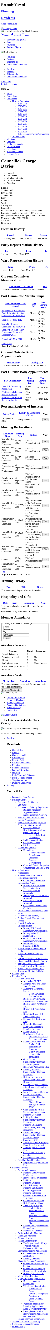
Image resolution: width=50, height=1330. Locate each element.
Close (3, 24)
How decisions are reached (35, 1178)
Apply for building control (29, 825)
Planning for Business (32, 1230)
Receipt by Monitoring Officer (29, 414)
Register (4, 84)
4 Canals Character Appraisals (31, 891)
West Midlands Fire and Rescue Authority (12, 393)
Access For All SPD (32, 981)
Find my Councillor (15, 702)
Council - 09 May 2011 (12, 339)
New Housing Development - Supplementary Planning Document (35, 1087)
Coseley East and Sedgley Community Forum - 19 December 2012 (13, 332)
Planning (16, 765)
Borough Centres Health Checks (36, 995)
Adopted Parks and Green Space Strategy (34, 985)
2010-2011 (22, 114)
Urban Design (18, 1326)
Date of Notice (9, 414)
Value (43, 603)
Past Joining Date (30, 380)
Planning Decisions (31, 1258)
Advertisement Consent (35, 1289)
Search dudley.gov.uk (16, 40)
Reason (43, 235)
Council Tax (17, 750)
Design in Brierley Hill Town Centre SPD (33, 1015)
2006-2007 (22, 124)
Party (7, 251)
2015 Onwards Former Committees (33, 134)
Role (45, 286)
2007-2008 (22, 121)
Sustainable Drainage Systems (25, 1324)
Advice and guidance (27, 847)
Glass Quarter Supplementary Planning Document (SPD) (34, 1062)
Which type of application (34, 1286)
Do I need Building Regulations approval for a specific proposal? (35, 830)
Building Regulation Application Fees (32, 811)
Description (29, 603)
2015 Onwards (18, 136)
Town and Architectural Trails (31, 968)
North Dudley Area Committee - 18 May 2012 (13, 325)
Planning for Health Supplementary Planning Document (34, 1072)
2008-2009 (22, 119)
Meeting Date (20, 434)
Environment (18, 757)
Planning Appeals (25, 1238)
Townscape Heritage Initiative (31, 971)
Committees (12, 98)
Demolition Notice (37, 852)
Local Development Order (34, 1309)
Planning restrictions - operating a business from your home (34, 1195)
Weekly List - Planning (28, 1276)
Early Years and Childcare (23, 775)
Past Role (34, 304)
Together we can (19, 780)
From (28, 251)
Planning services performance (31, 1319)
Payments (11, 45)
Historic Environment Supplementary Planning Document (34, 1079)
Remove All (12, 24)
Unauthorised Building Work (36, 868)
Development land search (34, 1157)
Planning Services (20, 1167)
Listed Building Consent (35, 1300)
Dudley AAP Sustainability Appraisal (35, 1046)
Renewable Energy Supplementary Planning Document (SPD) (34, 1135)
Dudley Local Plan (26, 978)
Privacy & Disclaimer (16, 700)
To (46, 251)
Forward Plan (13, 154)
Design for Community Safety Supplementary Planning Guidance (33, 1026)
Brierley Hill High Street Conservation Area (34, 886)
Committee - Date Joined (21, 286)
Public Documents (15, 144)
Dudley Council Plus (16, 697)
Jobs (9, 42)
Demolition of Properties (35, 856)
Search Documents (15, 151)
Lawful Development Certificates (38, 1294)
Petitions (27, 1180)
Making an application (33, 840)
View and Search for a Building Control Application (32, 818)
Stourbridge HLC (31, 946)
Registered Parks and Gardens (31, 963)
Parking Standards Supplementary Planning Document (34, 1120)
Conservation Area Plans (34, 880)
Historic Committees (21, 101)
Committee (25, 681)
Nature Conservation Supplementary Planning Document (34, 1097)
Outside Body (13, 362)
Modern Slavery (14, 707)
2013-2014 (22, 106)
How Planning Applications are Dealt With (35, 1315)
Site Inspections (30, 845)
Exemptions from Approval (35, 815)
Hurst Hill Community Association (11, 387)
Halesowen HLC (30, 943)
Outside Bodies (13, 146)
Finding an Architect (27, 1236)
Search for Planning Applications (32, 1251)
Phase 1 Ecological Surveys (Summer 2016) (37, 1104)
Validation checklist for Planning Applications (33, 1305)
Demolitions (28, 850)
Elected (10, 235)
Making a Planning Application (31, 1261)
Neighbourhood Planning (29, 1160)
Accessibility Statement (17, 705)
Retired (28, 235)
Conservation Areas (26, 883)
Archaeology (23, 873)
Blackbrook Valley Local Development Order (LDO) (35, 1000)
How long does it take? (33, 1273)
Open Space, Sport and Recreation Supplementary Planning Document (35, 1112)
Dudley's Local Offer (21, 783)
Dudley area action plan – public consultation (37, 1054)
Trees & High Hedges (32, 1205)
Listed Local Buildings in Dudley (32, 961)
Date (9, 587)
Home (9, 93)
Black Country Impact (22, 778)
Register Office (19, 760)
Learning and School (21, 762)
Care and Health (19, 755)
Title (24, 587)
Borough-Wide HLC (32, 933)
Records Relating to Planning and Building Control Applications (33, 1188)
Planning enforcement (27, 1241)
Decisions (11, 141)
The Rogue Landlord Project (35, 1243)
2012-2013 (22, 109)
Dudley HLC (29, 936)
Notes (39, 587)
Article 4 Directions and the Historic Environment (30, 876)
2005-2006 (22, 126)
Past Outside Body (12, 381)
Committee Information (33, 1200)
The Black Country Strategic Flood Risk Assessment (35, 1143)
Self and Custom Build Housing (26, 1321)
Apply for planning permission (31, 1278)
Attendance (40, 681)
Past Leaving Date (43, 305)
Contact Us (12, 710)
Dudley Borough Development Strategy (33, 1032)
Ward (10, 267)
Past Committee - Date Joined (15, 304)
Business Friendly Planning (30, 1233)
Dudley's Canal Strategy (28, 915)
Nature (33, 435)
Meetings (11, 139)
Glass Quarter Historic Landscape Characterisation (35, 939)
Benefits (15, 752)
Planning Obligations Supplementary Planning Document (34, 1127)
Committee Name (8, 434)
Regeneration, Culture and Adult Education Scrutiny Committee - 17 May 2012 (13, 313)
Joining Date (37, 362)
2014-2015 (22, 103)
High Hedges (35, 1208)
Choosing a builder (31, 842)
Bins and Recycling (20, 770)
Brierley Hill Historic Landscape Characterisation (35, 929)
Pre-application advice (33, 1311)
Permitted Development (35, 861)
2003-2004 (22, 131)
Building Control (19, 800)
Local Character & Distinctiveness (33, 958)
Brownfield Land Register (23, 797)
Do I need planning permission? (31, 1282)
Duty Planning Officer (33, 1203)
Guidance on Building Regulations (33, 807)
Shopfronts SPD (30, 1140)
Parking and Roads (20, 768)
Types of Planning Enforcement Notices (32, 1247)
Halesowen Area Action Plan (36, 1067)
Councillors (12, 96)
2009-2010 (22, 116)
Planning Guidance (31, 1183)
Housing (16, 773)
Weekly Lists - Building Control (32, 822)
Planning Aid (18, 973)
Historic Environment (21, 870)
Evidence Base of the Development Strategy (38, 1037)
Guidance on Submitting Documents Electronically (34, 1269)
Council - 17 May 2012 (12, 320)
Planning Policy (19, 976)
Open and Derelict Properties (36, 865)
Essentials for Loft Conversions (37, 836)
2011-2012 (22, 111)
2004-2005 (22, 129)
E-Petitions (11, 149)
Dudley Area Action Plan (34, 1041)
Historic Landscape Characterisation (26, 924)
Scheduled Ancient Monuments (31, 966)
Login (14, 84)
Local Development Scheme (35, 1092)
